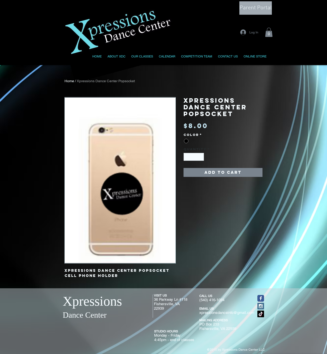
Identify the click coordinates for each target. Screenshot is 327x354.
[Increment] (201, 157)
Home (69, 81)
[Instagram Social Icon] (260, 306)
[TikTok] (260, 314)
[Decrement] (187, 157)
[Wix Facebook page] (260, 298)
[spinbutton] (194, 157)
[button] (269, 32)
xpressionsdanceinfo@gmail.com (226, 312)
